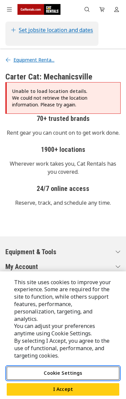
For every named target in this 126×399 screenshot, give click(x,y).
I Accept (63, 389)
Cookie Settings (63, 373)
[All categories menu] (9, 9)
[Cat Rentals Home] (38, 9)
